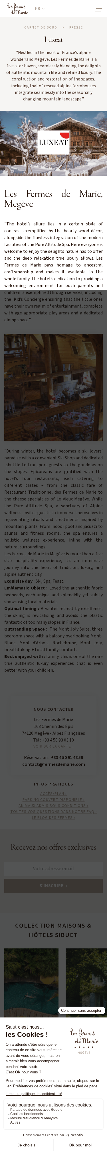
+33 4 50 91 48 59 (67, 757)
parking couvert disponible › (54, 800)
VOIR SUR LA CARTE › (53, 746)
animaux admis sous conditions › (53, 806)
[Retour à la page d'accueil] (17, 8)
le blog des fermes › (53, 818)
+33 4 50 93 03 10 (58, 740)
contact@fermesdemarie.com (53, 764)
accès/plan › (53, 794)
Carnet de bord (40, 28)
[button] (40, 9)
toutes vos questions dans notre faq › (53, 812)
